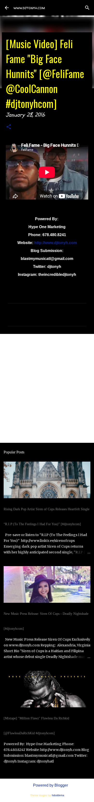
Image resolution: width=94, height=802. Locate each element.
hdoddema (58, 795)
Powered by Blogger (50, 785)
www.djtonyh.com (29, 7)
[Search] (87, 7)
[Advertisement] (47, 388)
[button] (9, 127)
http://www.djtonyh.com (55, 243)
